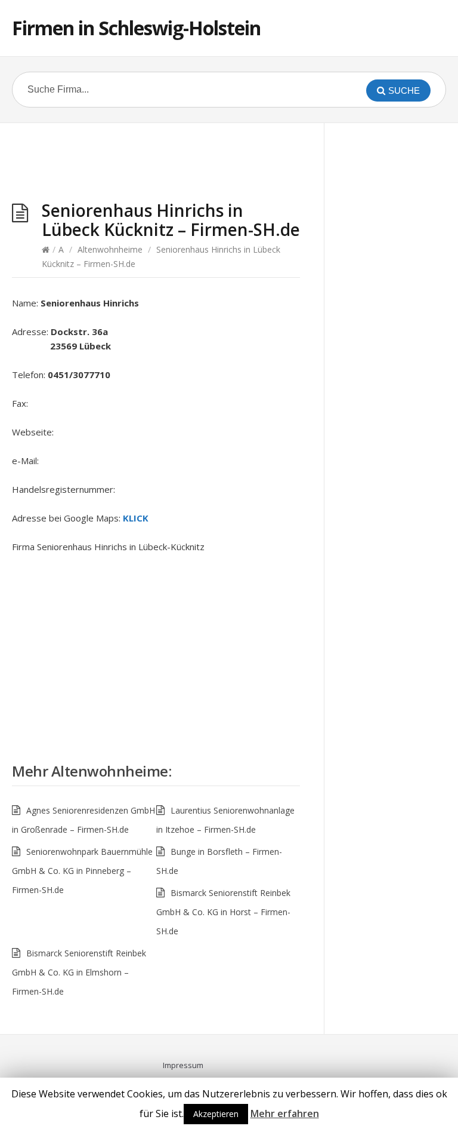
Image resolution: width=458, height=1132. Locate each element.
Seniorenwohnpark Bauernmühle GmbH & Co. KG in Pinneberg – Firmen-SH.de (82, 870)
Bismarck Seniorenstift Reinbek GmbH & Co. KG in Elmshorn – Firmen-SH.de (79, 972)
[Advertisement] (156, 165)
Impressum (183, 1065)
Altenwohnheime (110, 249)
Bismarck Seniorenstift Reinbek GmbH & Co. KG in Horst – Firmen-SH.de (223, 912)
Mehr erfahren (284, 1113)
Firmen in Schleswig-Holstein (136, 28)
